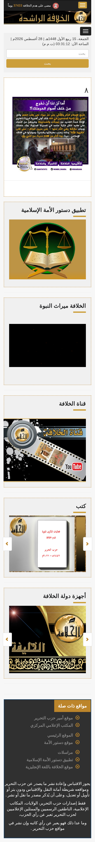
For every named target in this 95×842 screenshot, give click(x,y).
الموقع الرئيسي (60, 735)
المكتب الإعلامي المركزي (51, 725)
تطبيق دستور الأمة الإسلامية (50, 760)
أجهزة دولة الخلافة (64, 596)
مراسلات (65, 752)
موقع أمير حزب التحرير (53, 718)
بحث (47, 63)
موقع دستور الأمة (58, 742)
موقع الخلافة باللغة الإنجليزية (49, 767)
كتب (81, 506)
